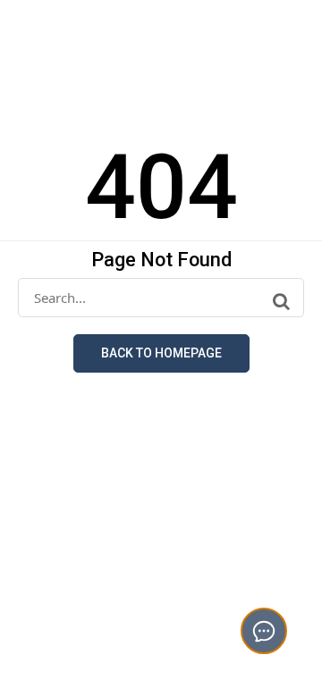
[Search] (281, 301)
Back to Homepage (161, 353)
